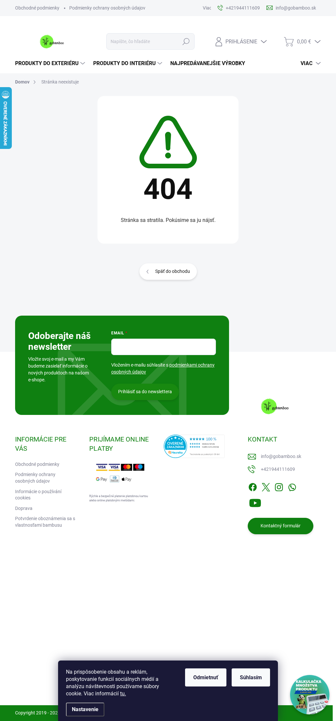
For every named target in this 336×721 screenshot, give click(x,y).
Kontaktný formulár (281, 525)
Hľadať (186, 41)
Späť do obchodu (172, 271)
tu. (123, 693)
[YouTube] (255, 502)
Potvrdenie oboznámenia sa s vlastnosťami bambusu (45, 522)
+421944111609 (278, 469)
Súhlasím (251, 677)
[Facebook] (253, 486)
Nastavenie (85, 709)
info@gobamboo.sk (281, 456)
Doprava (23, 508)
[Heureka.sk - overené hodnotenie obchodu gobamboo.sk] (194, 446)
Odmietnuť (205, 677)
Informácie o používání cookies (38, 495)
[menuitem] (51, 63)
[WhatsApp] (292, 486)
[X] (266, 486)
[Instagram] (279, 486)
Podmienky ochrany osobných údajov (107, 8)
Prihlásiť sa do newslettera (145, 391)
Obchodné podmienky (37, 8)
